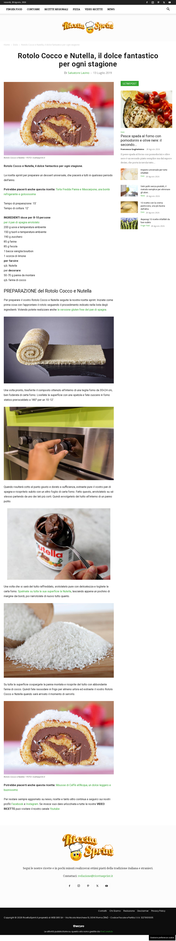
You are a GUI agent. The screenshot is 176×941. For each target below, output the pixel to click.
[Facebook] (147, 2)
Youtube (55, 808)
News (111, 9)
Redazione (129, 910)
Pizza (76, 9)
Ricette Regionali (56, 9)
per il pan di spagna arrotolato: (22, 222)
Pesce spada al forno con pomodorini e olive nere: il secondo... (141, 140)
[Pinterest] (158, 2)
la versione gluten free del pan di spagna (81, 309)
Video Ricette (94, 9)
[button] (168, 9)
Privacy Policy (158, 910)
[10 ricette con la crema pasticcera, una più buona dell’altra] (129, 207)
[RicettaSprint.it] (88, 27)
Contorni (33, 9)
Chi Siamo (115, 910)
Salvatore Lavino (78, 73)
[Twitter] (164, 2)
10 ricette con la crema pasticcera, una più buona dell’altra (153, 206)
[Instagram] (152, 2)
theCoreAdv (107, 931)
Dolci (15, 44)
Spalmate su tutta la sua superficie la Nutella (44, 591)
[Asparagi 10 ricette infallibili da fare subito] (129, 224)
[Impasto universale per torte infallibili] (129, 174)
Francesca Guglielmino (132, 149)
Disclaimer (142, 910)
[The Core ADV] (78, 927)
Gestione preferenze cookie (162, 938)
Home (7, 44)
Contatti (102, 910)
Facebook (17, 804)
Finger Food (14, 9)
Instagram (32, 804)
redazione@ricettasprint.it (95, 876)
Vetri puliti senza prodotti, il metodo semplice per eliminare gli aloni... (155, 189)
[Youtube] (169, 2)
